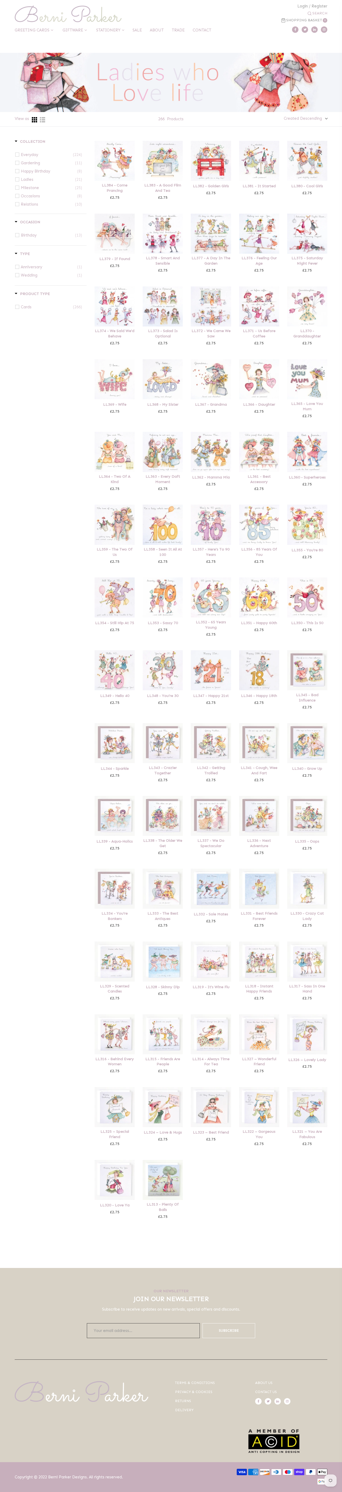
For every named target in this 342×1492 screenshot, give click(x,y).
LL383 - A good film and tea (162, 188)
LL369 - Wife (114, 404)
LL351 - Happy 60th (259, 623)
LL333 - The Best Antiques (162, 916)
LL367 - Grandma (211, 404)
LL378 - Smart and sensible (163, 261)
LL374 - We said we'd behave (114, 333)
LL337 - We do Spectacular (210, 843)
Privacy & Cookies (193, 1392)
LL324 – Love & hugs (163, 1132)
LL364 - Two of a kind (114, 479)
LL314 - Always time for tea (211, 1062)
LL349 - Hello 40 (114, 695)
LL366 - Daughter (259, 404)
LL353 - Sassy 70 (163, 623)
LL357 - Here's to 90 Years (211, 552)
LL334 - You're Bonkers (115, 916)
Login (302, 6)
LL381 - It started (259, 186)
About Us (264, 1383)
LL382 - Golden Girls (211, 186)
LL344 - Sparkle (115, 768)
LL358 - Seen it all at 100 (163, 552)
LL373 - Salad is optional (163, 333)
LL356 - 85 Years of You (259, 552)
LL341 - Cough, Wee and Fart (259, 770)
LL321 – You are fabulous (307, 1134)
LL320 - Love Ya (115, 1205)
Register (319, 6)
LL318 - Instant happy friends (259, 989)
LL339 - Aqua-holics (114, 841)
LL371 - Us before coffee (259, 333)
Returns (183, 1401)
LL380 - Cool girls (307, 186)
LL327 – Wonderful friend (259, 1062)
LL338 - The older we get (162, 843)
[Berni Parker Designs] (68, 14)
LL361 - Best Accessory (259, 479)
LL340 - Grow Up (307, 768)
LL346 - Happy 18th (259, 695)
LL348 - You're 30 (162, 695)
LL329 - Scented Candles (114, 989)
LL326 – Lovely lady (307, 1060)
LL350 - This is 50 (307, 623)
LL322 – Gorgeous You (259, 1134)
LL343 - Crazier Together (163, 770)
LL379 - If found (114, 259)
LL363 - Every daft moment (163, 479)
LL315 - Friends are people (162, 1062)
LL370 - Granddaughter (307, 333)
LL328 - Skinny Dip (163, 987)
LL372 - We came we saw (211, 333)
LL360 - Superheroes (307, 477)
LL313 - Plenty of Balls (163, 1207)
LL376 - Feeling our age (259, 261)
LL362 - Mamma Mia (211, 477)
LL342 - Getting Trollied (211, 770)
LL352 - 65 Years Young (211, 625)
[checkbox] (51, 154)
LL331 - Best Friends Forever (259, 916)
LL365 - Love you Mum (307, 406)
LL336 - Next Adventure (259, 843)
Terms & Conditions (195, 1383)
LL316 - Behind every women (114, 1062)
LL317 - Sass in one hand (307, 989)
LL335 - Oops (307, 841)
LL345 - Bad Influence (307, 698)
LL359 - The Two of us (115, 552)
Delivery (184, 1410)
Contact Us (266, 1392)
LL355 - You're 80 (307, 550)
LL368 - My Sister (162, 404)
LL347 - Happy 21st (211, 695)
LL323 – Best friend (211, 1132)
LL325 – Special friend (114, 1134)
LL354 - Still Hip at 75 (114, 623)
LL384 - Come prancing (114, 188)
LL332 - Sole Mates (211, 914)
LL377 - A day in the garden (211, 261)
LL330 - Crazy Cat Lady (307, 916)
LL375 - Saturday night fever (307, 261)
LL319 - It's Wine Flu (211, 987)
